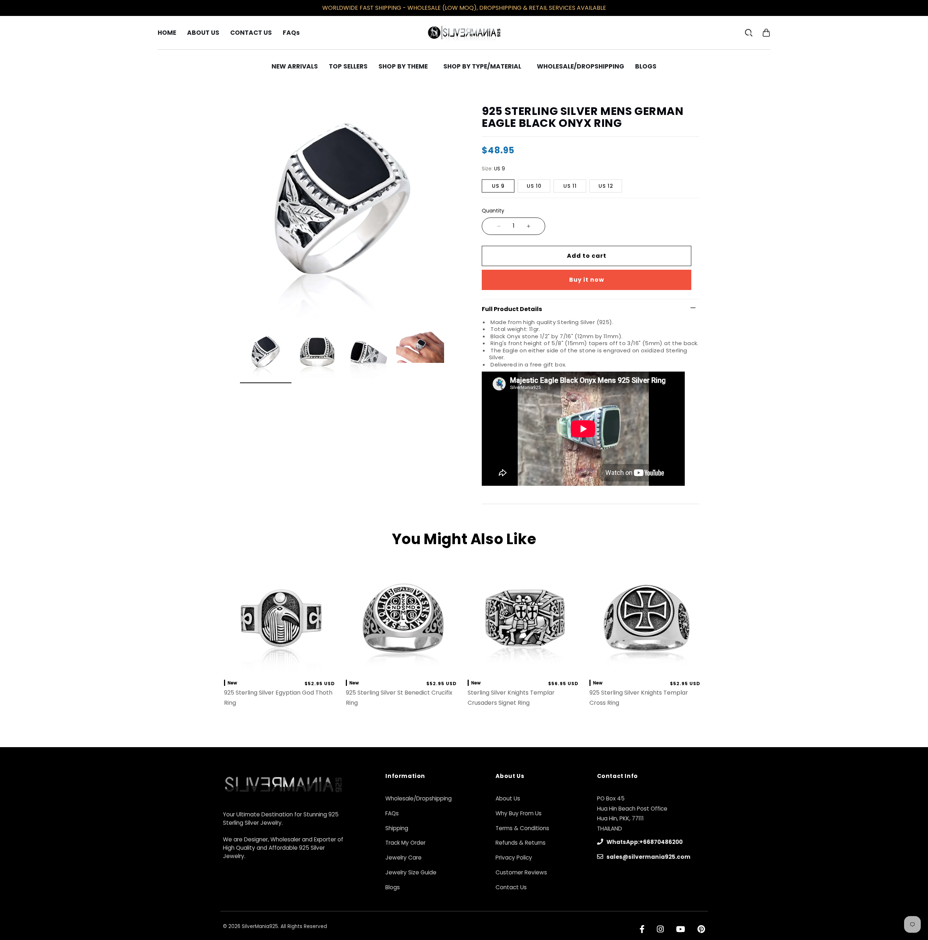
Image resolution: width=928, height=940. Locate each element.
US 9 (498, 186)
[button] (766, 32)
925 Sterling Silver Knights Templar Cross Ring (638, 697)
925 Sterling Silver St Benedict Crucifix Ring (399, 697)
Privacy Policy (514, 857)
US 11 (570, 186)
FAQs (392, 813)
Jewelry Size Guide (410, 872)
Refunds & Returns (521, 842)
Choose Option (281, 665)
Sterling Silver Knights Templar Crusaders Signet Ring (511, 697)
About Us (508, 798)
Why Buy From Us (519, 813)
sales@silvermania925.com (648, 857)
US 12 (605, 186)
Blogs (392, 887)
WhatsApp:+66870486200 (644, 842)
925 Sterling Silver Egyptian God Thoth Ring (278, 697)
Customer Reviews (521, 872)
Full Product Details (512, 309)
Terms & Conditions (522, 828)
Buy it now (586, 280)
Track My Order (405, 842)
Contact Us (511, 887)
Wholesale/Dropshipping (418, 798)
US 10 (534, 186)
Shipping (396, 828)
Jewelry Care (403, 857)
